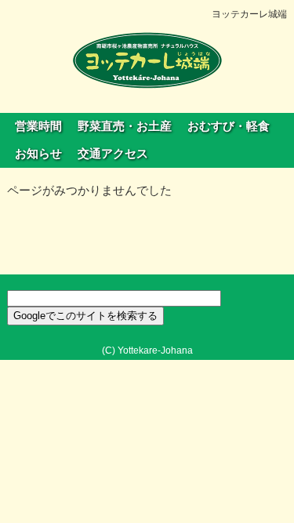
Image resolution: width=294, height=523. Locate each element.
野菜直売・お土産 (125, 126)
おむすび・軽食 (228, 126)
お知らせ (38, 153)
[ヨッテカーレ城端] (147, 59)
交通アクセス (113, 153)
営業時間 (38, 126)
